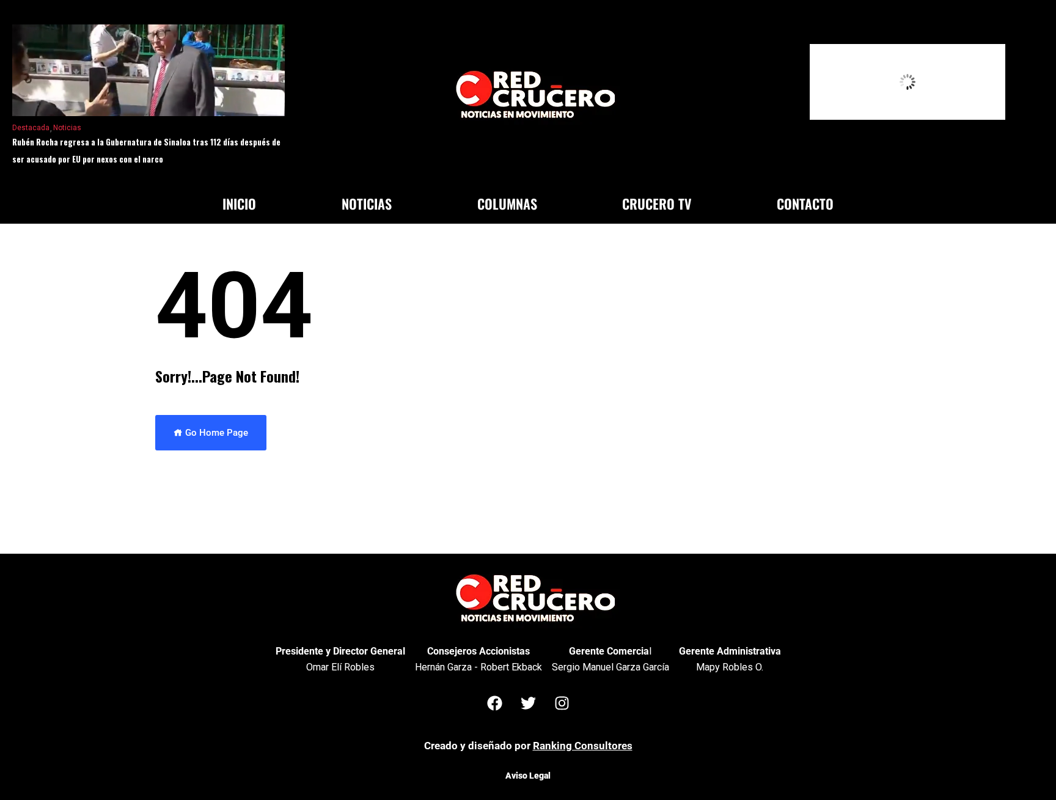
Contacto (805, 203)
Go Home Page (215, 432)
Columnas (507, 203)
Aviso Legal (528, 775)
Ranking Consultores (582, 745)
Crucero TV (656, 203)
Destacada (31, 127)
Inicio (239, 203)
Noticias (67, 127)
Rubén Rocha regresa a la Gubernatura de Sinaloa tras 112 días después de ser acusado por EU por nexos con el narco (146, 150)
